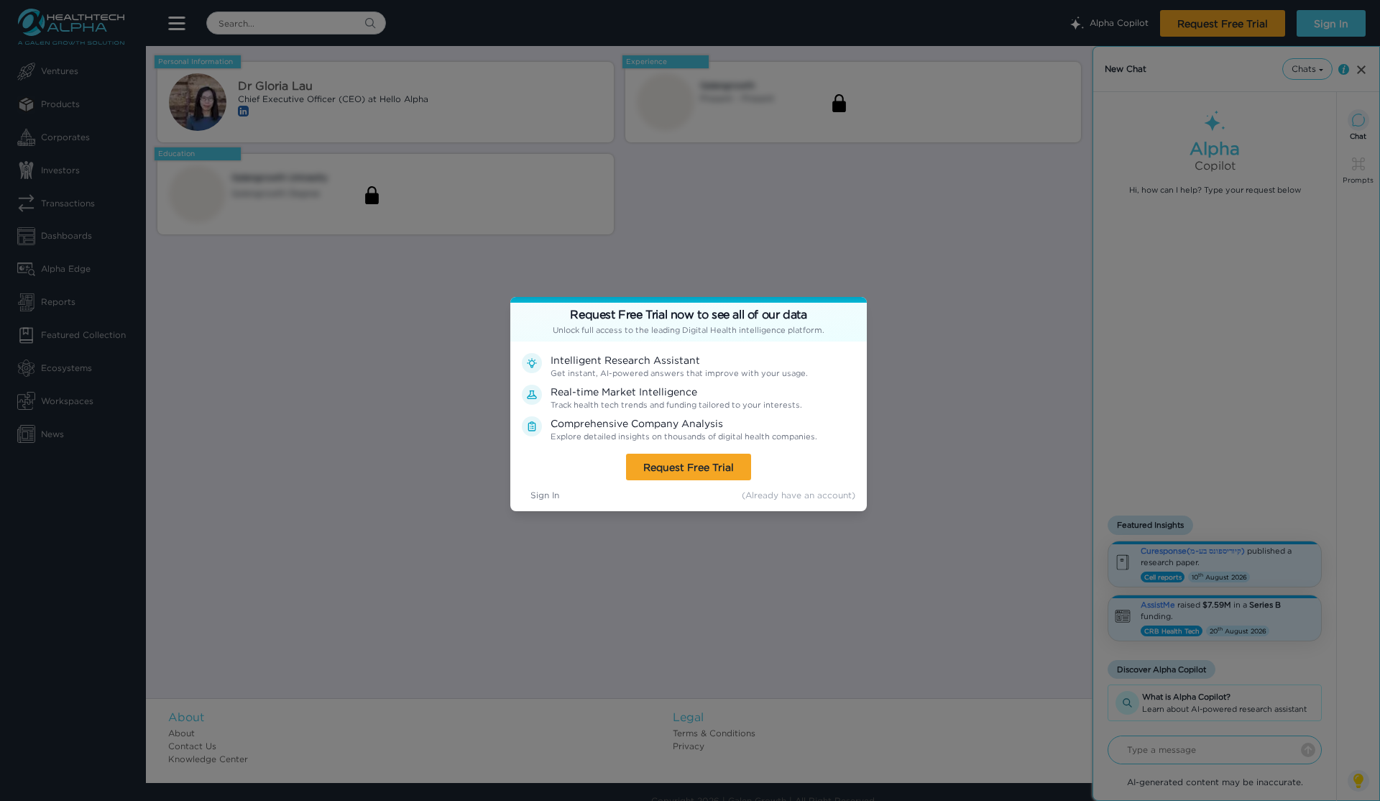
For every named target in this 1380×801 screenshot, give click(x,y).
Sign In (544, 495)
